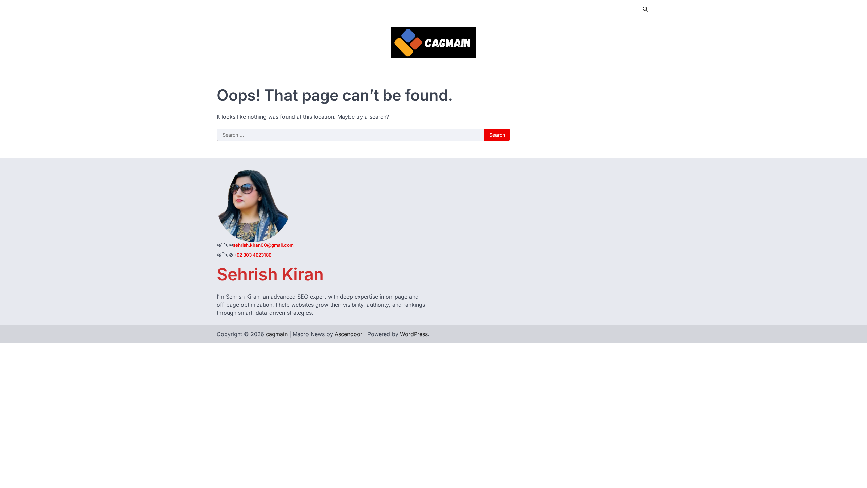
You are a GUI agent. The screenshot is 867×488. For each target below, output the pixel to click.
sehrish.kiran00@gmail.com (263, 245)
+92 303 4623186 (252, 255)
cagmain (277, 334)
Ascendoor (348, 334)
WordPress (414, 334)
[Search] (645, 9)
